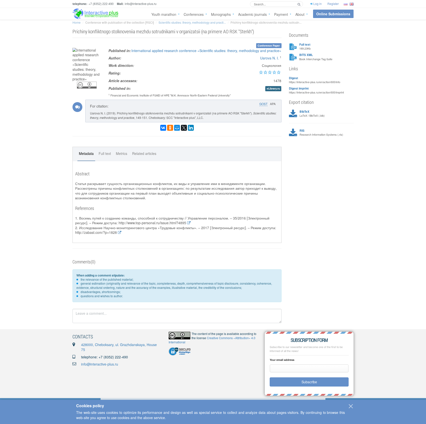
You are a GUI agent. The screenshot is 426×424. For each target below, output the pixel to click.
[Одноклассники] (170, 128)
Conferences (194, 14)
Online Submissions (333, 13)
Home (76, 22)
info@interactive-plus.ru (99, 364)
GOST (263, 104)
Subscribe (309, 381)
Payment (281, 14)
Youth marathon (163, 14)
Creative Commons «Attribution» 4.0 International (212, 340)
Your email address (282, 360)
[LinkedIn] (191, 128)
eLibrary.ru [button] (273, 89)
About (299, 14)
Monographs (221, 14)
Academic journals (252, 14)
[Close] (351, 406)
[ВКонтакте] (163, 128)
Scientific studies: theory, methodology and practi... (192, 22)
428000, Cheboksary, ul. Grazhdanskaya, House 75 (119, 347)
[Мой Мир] (177, 128)
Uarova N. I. (269, 57)
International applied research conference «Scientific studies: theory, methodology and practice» (206, 50)
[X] (184, 128)
